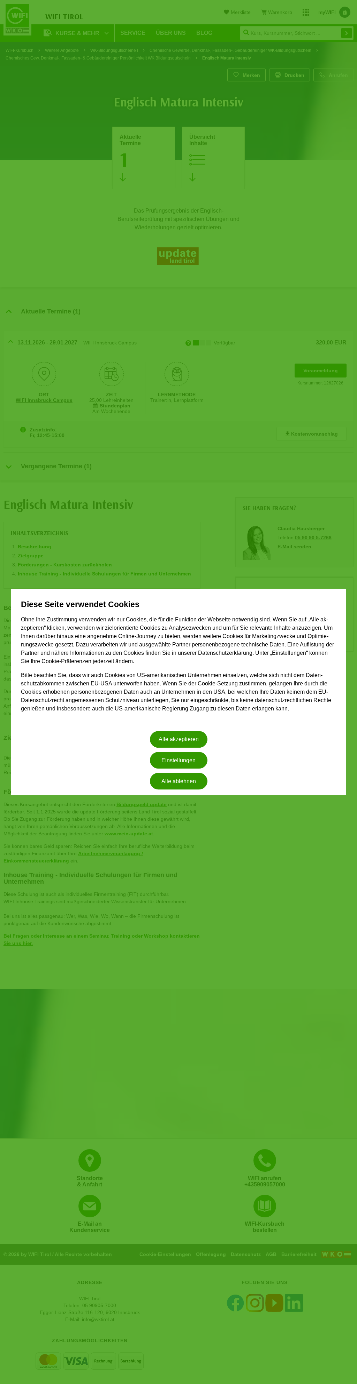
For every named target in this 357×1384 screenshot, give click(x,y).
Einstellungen (178, 760)
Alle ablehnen (178, 781)
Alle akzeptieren (179, 739)
